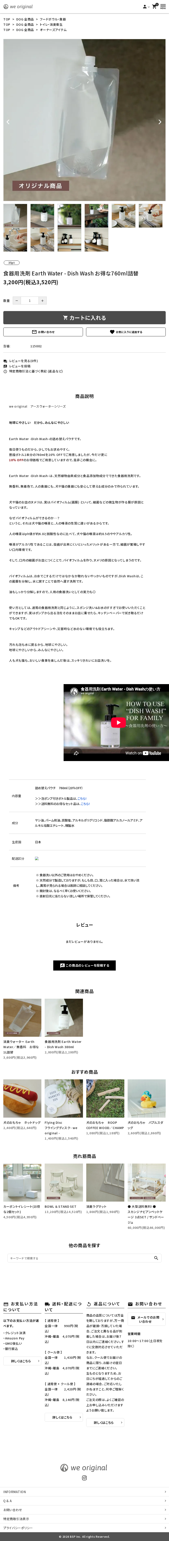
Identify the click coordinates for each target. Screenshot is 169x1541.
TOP (6, 19)
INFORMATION (14, 1492)
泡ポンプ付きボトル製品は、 (64, 798)
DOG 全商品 (25, 19)
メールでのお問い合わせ (145, 1319)
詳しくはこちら (21, 1361)
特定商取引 (16, 1519)
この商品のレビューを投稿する (84, 965)
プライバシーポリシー (18, 1528)
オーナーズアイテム (53, 29)
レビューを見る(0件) (20, 361)
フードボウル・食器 (53, 19)
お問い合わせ (43, 332)
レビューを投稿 (17, 366)
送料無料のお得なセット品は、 (65, 803)
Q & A (7, 1501)
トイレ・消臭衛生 (51, 24)
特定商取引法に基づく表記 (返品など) (33, 371)
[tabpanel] (84, 120)
